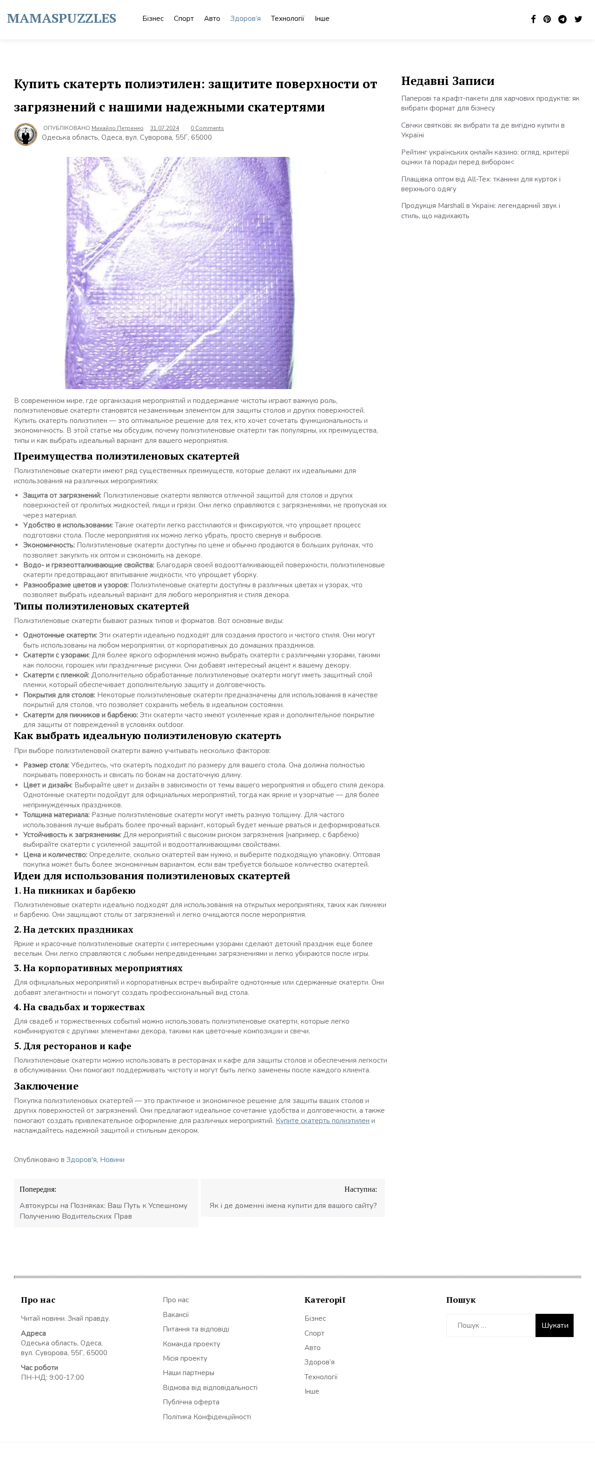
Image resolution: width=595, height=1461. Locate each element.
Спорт (184, 18)
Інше (322, 18)
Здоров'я (81, 1159)
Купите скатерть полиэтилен (323, 1120)
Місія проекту (185, 1358)
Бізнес (153, 18)
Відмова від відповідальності (210, 1387)
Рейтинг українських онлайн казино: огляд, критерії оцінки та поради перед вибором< (485, 157)
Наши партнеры (188, 1372)
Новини (112, 1159)
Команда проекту (191, 1344)
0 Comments (207, 128)
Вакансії (176, 1314)
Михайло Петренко (118, 128)
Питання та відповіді (196, 1329)
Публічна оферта (191, 1402)
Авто (212, 18)
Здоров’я (246, 18)
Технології (287, 18)
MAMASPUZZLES (61, 17)
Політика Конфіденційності (207, 1417)
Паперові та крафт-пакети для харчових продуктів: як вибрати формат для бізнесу (490, 103)
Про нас (176, 1300)
